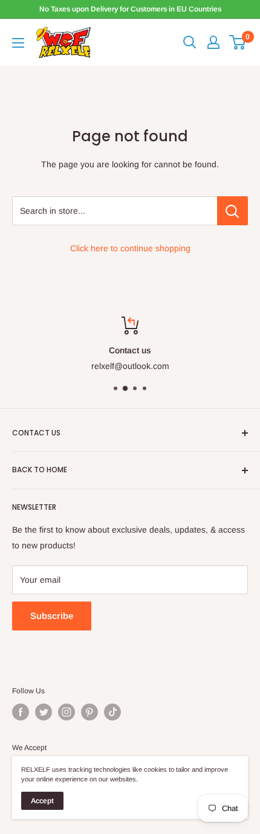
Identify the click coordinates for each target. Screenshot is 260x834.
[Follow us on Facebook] (20, 712)
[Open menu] (18, 43)
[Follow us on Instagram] (66, 712)
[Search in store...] (232, 210)
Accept (42, 801)
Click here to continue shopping (130, 248)
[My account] (213, 42)
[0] (237, 42)
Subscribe (51, 616)
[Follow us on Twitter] (43, 712)
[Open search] (190, 42)
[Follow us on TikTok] (112, 712)
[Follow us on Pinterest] (89, 712)
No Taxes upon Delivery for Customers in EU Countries (130, 9)
